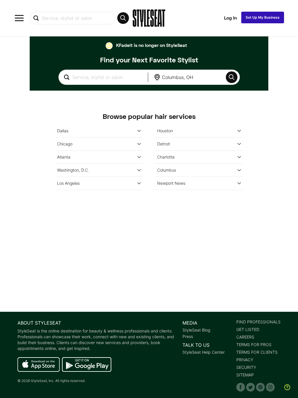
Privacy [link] (244, 360)
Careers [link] (245, 337)
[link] (38, 364)
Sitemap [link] (245, 375)
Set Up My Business (263, 17)
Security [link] (246, 367)
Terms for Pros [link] (254, 345)
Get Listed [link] (247, 329)
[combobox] (79, 18)
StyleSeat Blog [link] (196, 330)
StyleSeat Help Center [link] (203, 352)
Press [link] (187, 336)
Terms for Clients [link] (257, 352)
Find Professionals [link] (258, 322)
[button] (232, 77)
